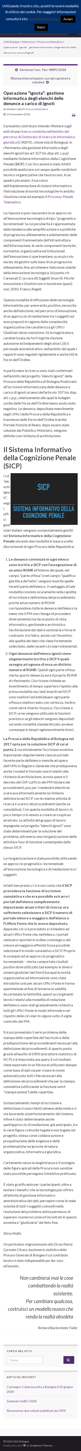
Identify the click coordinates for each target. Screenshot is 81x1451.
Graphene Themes (41, 1445)
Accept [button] (68, 19)
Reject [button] (41, 27)
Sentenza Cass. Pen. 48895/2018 (43, 70)
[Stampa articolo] (73, 115)
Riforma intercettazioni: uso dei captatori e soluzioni (40, 80)
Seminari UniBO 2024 (22, 1401)
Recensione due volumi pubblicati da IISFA (36, 1410)
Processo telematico (35, 109)
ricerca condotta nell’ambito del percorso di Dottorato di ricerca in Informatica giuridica (39, 136)
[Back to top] (70, 1440)
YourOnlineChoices (43, 19)
